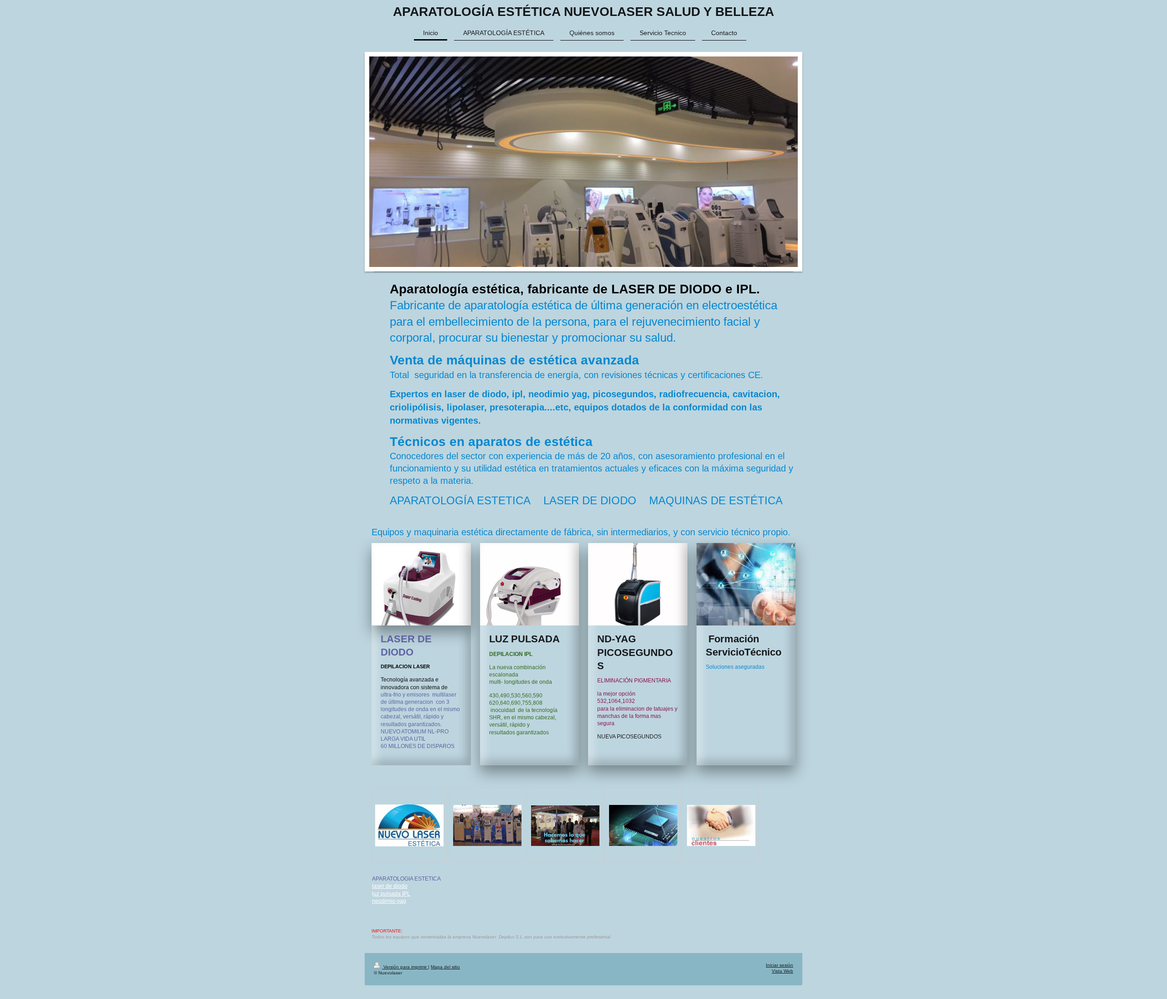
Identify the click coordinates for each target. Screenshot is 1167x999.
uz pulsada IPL (391, 894)
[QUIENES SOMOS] (565, 825)
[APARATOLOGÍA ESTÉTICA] (487, 825)
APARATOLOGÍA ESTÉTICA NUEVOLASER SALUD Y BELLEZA (583, 12)
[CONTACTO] (721, 825)
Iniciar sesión (779, 965)
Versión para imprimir (405, 966)
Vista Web (782, 970)
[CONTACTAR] (409, 825)
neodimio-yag (389, 901)
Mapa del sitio (445, 966)
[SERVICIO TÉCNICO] (643, 825)
